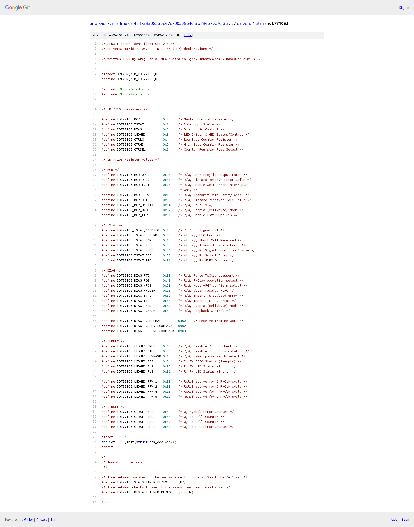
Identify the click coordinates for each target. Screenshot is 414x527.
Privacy (41, 519)
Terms (55, 519)
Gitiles (29, 519)
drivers (244, 23)
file (188, 35)
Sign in (404, 7)
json (405, 519)
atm (259, 23)
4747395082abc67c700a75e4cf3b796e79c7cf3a (181, 23)
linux (125, 23)
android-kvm (103, 23)
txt (394, 519)
